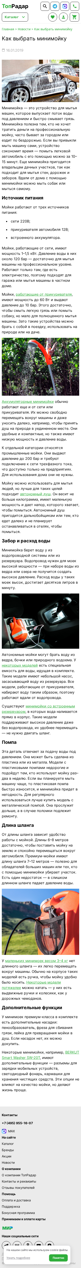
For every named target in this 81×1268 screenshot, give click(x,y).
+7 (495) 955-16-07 (17, 1123)
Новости (24, 29)
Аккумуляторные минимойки (28, 401)
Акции (6, 1156)
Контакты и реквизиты (19, 1181)
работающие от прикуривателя (44, 294)
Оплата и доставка (16, 1200)
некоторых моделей (20, 665)
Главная (8, 29)
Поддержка (11, 1206)
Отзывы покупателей (18, 1187)
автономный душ (35, 494)
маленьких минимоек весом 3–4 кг (36, 960)
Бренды (8, 1150)
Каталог (8, 1144)
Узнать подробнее (18, 1257)
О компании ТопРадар (19, 1175)
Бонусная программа (18, 1213)
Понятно (58, 1257)
